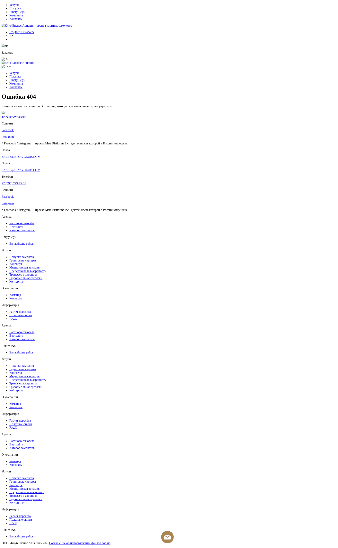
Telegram (7, 116)
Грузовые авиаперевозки (25, 278)
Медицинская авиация (24, 267)
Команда (15, 295)
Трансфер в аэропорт (23, 274)
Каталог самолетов (22, 230)
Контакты (15, 19)
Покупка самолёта (21, 257)
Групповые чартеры (22, 260)
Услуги (14, 4)
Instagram (8, 136)
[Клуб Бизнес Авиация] (37, 25)
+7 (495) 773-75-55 (21, 32)
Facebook (8, 130)
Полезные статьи (20, 315)
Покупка (15, 8)
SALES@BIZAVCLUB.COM (21, 156)
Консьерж (15, 264)
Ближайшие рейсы (21, 243)
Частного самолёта (21, 223)
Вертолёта (16, 226)
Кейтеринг (16, 281)
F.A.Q (13, 318)
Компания (16, 15)
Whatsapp (20, 116)
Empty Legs (16, 12)
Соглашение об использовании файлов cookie (79, 543)
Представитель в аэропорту (27, 271)
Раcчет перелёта (20, 311)
